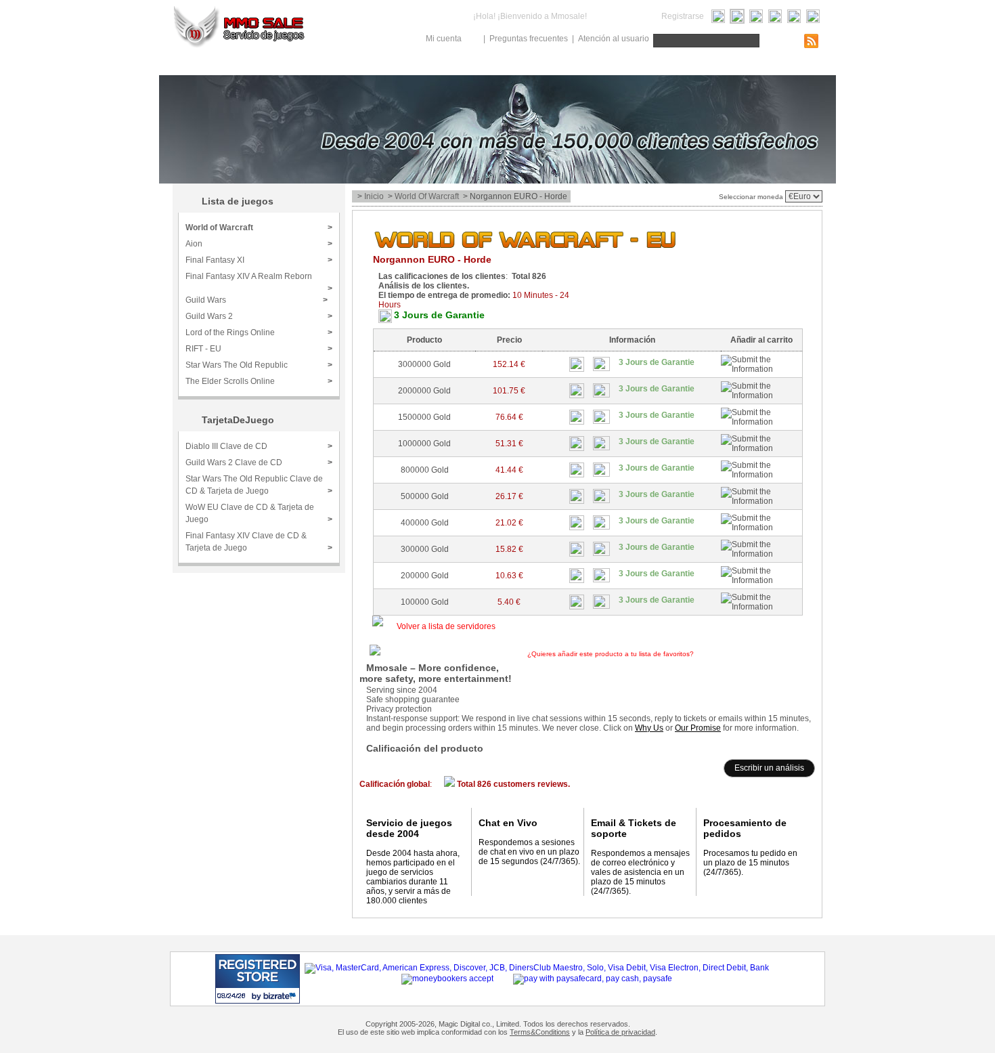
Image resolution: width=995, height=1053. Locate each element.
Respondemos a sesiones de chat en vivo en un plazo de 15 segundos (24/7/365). (529, 852)
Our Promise (698, 728)
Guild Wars (256, 300)
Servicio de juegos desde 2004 (409, 828)
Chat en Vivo (508, 822)
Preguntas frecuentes (528, 38)
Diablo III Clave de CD (258, 446)
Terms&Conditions (540, 1032)
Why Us (649, 728)
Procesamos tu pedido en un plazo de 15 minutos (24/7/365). (750, 862)
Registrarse (682, 16)
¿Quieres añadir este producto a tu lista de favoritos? (655, 654)
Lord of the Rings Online (258, 332)
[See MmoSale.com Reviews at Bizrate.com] (257, 979)
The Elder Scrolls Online (258, 381)
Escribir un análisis (769, 768)
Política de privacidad (620, 1032)
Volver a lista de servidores (446, 626)
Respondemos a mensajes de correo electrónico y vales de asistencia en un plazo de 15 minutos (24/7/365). (640, 872)
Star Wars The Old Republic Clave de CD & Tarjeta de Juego (258, 485)
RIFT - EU (258, 348)
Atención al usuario (613, 38)
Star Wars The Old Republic (258, 365)
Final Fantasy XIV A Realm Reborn (258, 281)
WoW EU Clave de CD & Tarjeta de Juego (258, 513)
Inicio (374, 196)
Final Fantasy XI (258, 260)
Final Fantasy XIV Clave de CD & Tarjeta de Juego (258, 542)
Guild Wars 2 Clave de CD (258, 462)
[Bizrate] (263, 996)
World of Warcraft (427, 196)
